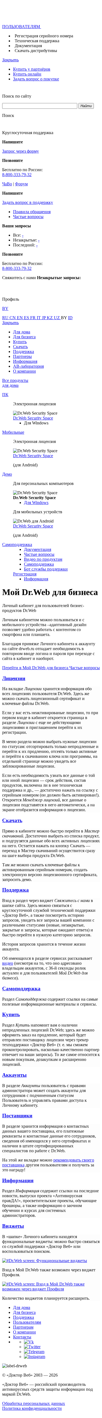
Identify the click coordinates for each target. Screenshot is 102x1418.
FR (33, 317)
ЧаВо (7, 184)
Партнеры (22, 356)
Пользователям (27, 1322)
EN (20, 317)
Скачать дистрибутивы (36, 50)
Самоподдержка (39, 564)
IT (39, 317)
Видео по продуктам (43, 559)
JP (44, 317)
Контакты (22, 1337)
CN (13, 317)
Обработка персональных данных (33, 1403)
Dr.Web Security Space (33, 418)
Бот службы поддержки (46, 569)
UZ (57, 317)
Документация (28, 45)
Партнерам (23, 1327)
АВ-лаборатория (28, 366)
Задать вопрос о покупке (36, 79)
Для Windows (36, 502)
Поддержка (23, 351)
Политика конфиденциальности (32, 1408)
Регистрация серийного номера (44, 36)
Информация (25, 361)
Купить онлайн (27, 74)
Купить (20, 341)
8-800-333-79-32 (17, 174)
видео (7, 963)
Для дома (21, 332)
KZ (50, 317)
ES (27, 317)
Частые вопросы (28, 216)
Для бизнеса (24, 336)
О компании (24, 371)
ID (70, 317)
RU (6, 317)
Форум (21, 184)
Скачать (20, 346)
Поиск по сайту (16, 96)
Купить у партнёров (31, 69)
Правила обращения (32, 211)
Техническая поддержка (37, 40)
